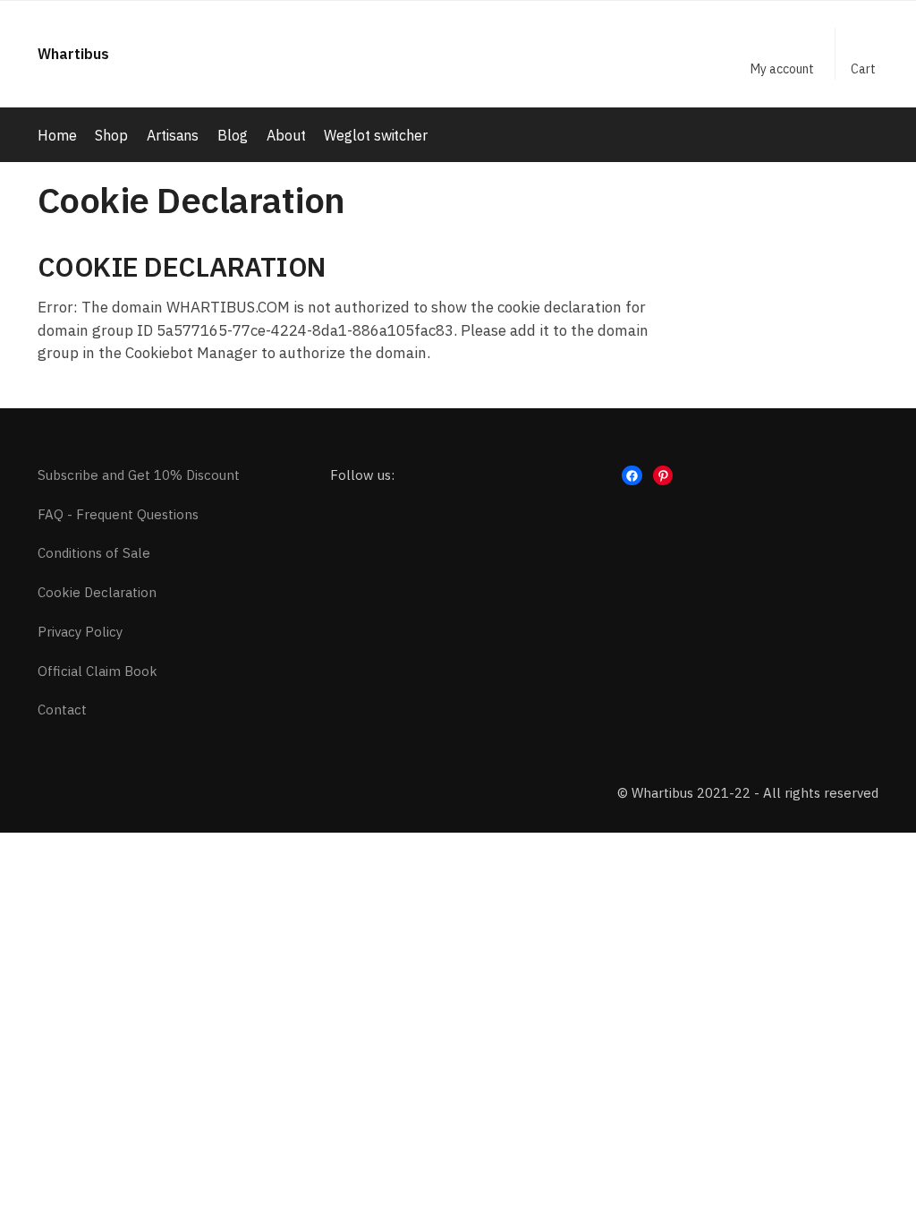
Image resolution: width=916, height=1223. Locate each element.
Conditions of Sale (94, 552)
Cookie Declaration (97, 592)
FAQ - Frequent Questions (118, 514)
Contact (62, 709)
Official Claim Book (97, 671)
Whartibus (73, 54)
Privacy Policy (80, 631)
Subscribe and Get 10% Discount (139, 474)
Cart (863, 69)
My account (782, 69)
